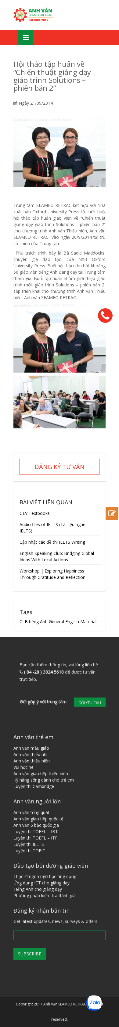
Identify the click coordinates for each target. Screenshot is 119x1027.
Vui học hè (23, 767)
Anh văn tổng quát (31, 812)
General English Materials (74, 621)
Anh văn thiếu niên (31, 761)
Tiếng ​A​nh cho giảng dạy (37, 889)
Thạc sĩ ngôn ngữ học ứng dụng (44, 876)
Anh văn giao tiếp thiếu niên (40, 773)
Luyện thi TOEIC (29, 850)
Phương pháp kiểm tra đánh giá (44, 895)
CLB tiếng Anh (34, 621)
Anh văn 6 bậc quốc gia (36, 825)
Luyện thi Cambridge (33, 786)
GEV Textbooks (35, 513)
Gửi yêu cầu (89, 702)
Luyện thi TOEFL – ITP (35, 838)
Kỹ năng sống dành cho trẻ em (43, 780)
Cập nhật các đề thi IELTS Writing (52, 542)
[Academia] (34, 15)
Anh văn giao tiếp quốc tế (38, 819)
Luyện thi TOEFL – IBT (35, 831)
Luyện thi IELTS (28, 844)
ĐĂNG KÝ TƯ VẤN (59, 467)
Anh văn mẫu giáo (31, 748)
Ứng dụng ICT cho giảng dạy (41, 883)
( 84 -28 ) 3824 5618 (44, 672)
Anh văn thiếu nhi (30, 754)
